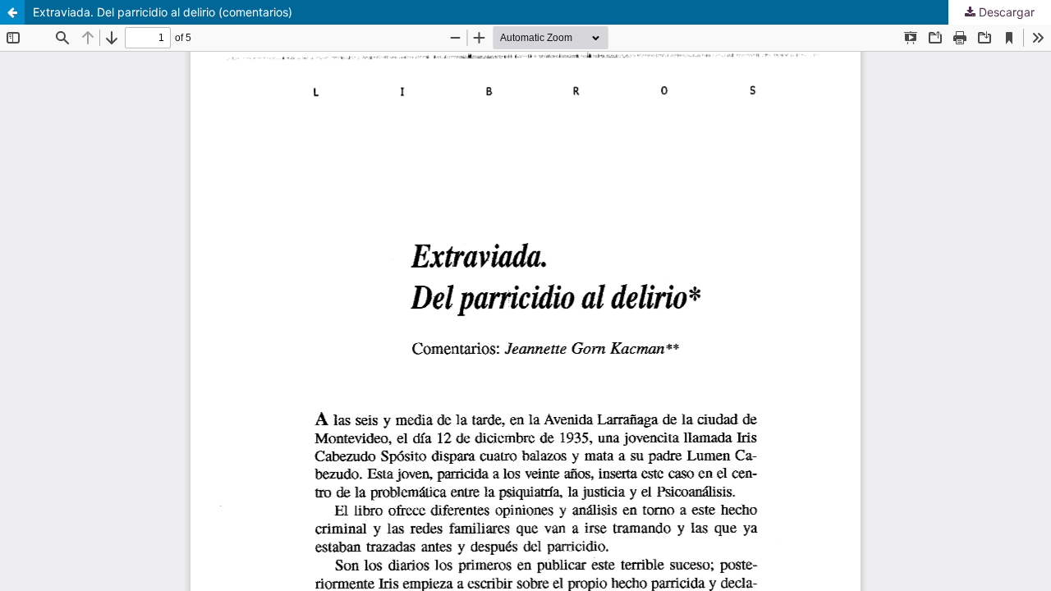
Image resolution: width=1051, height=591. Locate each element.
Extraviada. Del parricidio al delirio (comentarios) (162, 12)
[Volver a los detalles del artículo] (12, 12)
